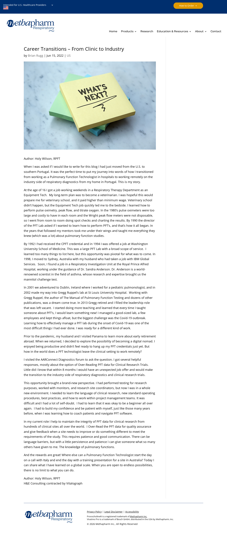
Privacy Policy (94, 511)
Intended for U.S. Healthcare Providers (25, 5)
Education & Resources (172, 31)
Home (113, 31)
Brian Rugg (35, 56)
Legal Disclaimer (113, 511)
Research (146, 31)
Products (127, 31)
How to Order (186, 5)
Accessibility (132, 511)
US (69, 56)
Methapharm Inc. (138, 516)
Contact (216, 31)
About (199, 31)
